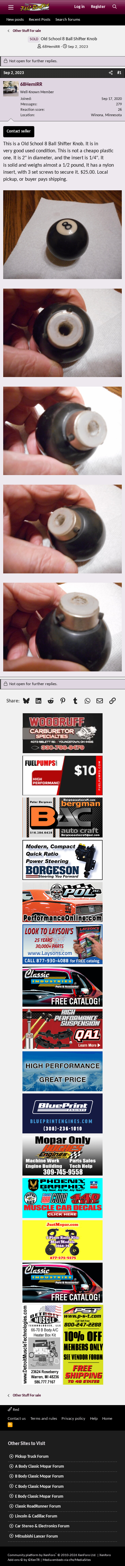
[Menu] (10, 7)
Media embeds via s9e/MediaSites (67, 1560)
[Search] (115, 7)
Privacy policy (73, 1419)
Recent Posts (39, 20)
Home (107, 1419)
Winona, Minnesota (106, 115)
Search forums (67, 20)
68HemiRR (51, 47)
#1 (119, 73)
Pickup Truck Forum (32, 1457)
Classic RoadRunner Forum (38, 1506)
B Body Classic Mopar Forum (39, 1476)
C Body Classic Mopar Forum (39, 1487)
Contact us (17, 1419)
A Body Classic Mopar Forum (39, 1466)
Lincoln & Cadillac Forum (36, 1516)
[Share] (110, 73)
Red (15, 1410)
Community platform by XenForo (52, 1555)
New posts (15, 20)
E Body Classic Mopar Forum (39, 1496)
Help (94, 1419)
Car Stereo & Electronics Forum (42, 1526)
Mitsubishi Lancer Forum (36, 1536)
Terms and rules (43, 1419)
